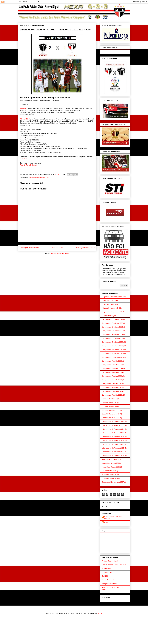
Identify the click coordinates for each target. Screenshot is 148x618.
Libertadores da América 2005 (113, 433)
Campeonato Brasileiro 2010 (112, 350)
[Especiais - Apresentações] (112, 297)
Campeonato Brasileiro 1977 (112, 319)
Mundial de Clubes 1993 (111, 463)
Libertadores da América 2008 (113, 444)
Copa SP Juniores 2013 (110, 418)
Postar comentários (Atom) (60, 253)
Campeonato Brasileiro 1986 (112, 323)
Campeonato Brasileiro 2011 (112, 353)
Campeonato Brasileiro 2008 (112, 342)
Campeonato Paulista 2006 (112, 368)
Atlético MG (24, 119)
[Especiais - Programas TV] (112, 312)
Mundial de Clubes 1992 (111, 459)
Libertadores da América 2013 (39, 178)
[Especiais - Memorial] (110, 308)
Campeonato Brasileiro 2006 (112, 334)
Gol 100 (105, 576)
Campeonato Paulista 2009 (112, 380)
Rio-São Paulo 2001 (109, 471)
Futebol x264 (107, 568)
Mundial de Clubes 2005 (111, 467)
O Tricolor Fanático (109, 580)
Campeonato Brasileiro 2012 (112, 357)
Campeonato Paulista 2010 (112, 384)
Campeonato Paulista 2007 (112, 372)
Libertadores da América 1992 (113, 421)
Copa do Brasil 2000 (109, 399)
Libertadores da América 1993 (113, 425)
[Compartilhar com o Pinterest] (77, 174)
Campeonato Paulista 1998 (112, 361)
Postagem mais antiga (85, 248)
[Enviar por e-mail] (68, 174)
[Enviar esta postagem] (63, 174)
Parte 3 (34, 165)
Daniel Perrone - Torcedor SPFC (114, 565)
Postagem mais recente (29, 248)
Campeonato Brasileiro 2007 (112, 338)
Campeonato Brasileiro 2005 (112, 331)
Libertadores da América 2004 (113, 429)
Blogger (99, 613)
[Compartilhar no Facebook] (74, 174)
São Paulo (23, 108)
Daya (106, 522)
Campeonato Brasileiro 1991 (112, 327)
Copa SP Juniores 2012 (110, 414)
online (104, 506)
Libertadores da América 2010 (113, 452)
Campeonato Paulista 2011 (112, 387)
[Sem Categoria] (108, 316)
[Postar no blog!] (70, 174)
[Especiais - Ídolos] (109, 304)
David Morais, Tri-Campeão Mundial (114, 518)
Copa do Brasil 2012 (109, 406)
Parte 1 (22, 159)
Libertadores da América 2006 (113, 437)
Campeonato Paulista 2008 (112, 376)
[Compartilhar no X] (72, 174)
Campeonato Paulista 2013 (112, 395)
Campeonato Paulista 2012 (112, 391)
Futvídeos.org (107, 572)
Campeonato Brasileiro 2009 (112, 346)
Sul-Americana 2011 (109, 474)
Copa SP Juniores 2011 (110, 410)
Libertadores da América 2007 (113, 440)
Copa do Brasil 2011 (109, 403)
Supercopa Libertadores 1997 (113, 482)
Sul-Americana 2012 (109, 478)
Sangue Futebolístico (109, 584)
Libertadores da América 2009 (113, 448)
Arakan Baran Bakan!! (110, 561)
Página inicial (57, 248)
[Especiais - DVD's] (109, 300)
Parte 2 (28, 159)
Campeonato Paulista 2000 (112, 365)
